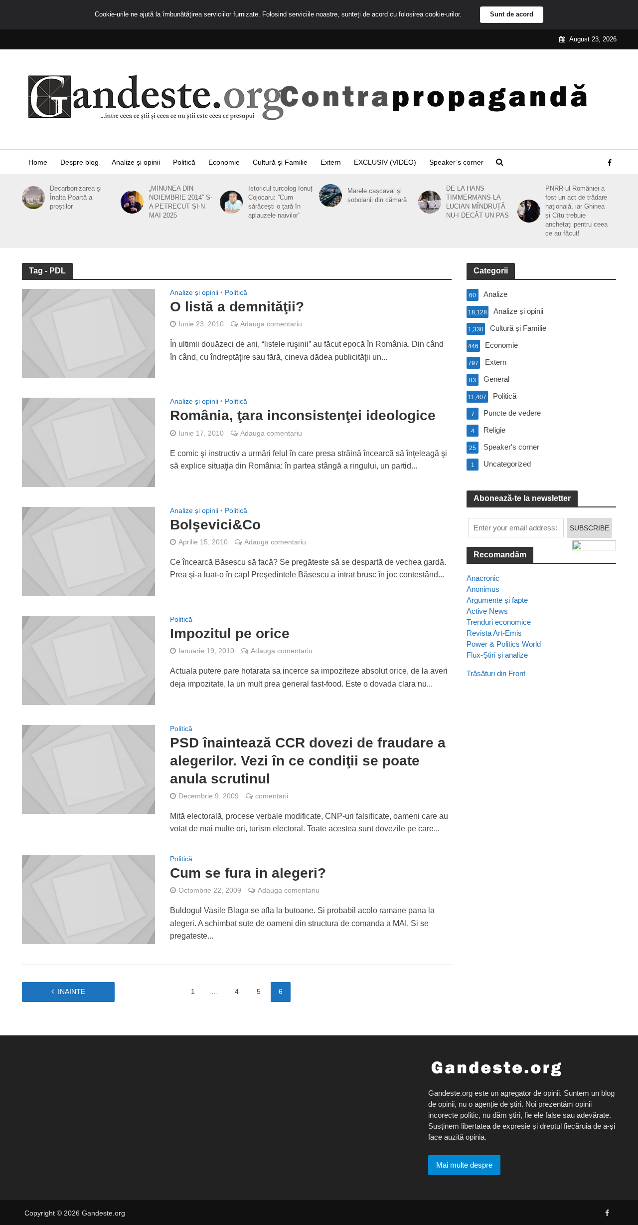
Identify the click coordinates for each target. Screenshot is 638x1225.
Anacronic (483, 578)
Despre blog (79, 162)
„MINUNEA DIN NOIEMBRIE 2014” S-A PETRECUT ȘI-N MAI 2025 (180, 202)
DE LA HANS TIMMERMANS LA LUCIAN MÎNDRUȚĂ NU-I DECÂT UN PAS (477, 202)
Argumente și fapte (497, 600)
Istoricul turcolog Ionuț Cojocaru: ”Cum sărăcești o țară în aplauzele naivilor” (280, 202)
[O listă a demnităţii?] (89, 332)
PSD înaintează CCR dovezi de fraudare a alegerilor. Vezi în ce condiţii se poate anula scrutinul (308, 760)
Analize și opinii (136, 162)
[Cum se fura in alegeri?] (89, 899)
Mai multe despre (464, 1165)
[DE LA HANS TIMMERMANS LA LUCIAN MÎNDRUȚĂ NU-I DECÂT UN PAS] (428, 202)
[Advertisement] (541, 867)
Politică (184, 162)
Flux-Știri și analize (497, 655)
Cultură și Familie (280, 162)
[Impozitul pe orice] (89, 660)
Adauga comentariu (271, 324)
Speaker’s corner (456, 162)
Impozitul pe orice (230, 633)
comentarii (271, 796)
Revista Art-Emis (494, 633)
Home (37, 162)
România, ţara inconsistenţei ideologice (303, 415)
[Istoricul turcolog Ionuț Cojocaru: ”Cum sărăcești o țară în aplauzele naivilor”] (229, 202)
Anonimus (483, 589)
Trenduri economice (499, 622)
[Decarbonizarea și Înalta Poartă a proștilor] (31, 197)
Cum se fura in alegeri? (248, 873)
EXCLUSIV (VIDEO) (385, 162)
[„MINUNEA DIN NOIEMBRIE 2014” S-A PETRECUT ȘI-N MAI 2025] (130, 202)
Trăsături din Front (496, 673)
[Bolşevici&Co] (89, 550)
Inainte (71, 991)
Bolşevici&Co (215, 524)
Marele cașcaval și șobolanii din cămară (377, 195)
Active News (487, 611)
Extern (330, 162)
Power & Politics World (504, 644)
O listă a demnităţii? (237, 306)
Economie (224, 162)
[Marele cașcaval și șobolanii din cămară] (328, 195)
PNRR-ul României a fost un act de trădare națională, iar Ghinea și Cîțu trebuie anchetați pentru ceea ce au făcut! (576, 211)
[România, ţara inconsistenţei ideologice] (89, 442)
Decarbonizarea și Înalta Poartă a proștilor (76, 197)
